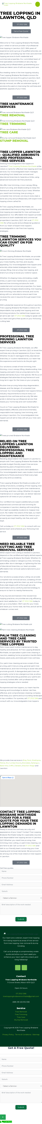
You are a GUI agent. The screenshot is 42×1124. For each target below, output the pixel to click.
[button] (21, 31)
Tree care (9, 132)
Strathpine (36, 760)
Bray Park (27, 760)
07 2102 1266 (19, 316)
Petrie (2, 763)
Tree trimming (13, 124)
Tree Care (21, 1017)
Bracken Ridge (28, 766)
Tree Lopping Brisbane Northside (23, 166)
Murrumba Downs (13, 763)
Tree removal (12, 115)
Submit (21, 919)
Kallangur (35, 763)
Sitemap (36, 1035)
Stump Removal (21, 1020)
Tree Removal (21, 1012)
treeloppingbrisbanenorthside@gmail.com (21, 996)
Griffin (11, 766)
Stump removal (14, 141)
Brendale (26, 763)
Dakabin (17, 766)
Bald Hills (4, 766)
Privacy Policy (8, 1035)
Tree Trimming (21, 1014)
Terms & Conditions (23, 1035)
